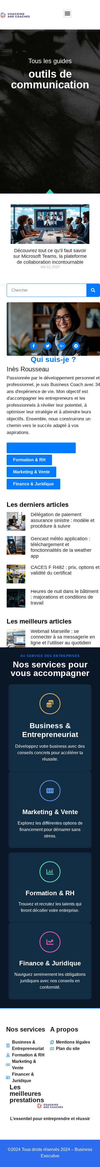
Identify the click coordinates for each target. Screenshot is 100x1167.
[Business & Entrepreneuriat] (50, 703)
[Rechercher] (93, 290)
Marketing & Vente (50, 811)
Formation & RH (50, 893)
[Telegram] (76, 346)
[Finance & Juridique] (50, 942)
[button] (67, 13)
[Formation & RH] (50, 871)
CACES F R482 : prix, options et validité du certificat (65, 570)
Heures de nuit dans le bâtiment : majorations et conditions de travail (64, 597)
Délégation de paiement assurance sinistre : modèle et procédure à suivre (62, 520)
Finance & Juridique (50, 963)
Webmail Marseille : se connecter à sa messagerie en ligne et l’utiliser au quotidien (63, 637)
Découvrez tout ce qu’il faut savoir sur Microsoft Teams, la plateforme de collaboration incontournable (50, 256)
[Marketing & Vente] (50, 790)
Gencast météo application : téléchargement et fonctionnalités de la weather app (61, 547)
